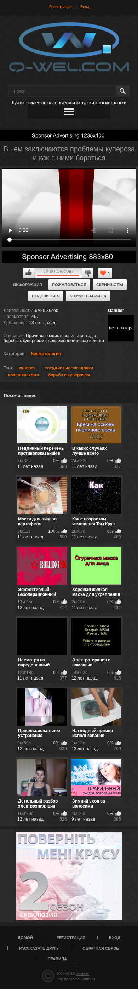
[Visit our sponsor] (69, 135)
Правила (57, 959)
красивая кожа (23, 375)
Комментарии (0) (88, 296)
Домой (25, 937)
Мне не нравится (87, 273)
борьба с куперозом (69, 375)
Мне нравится (29, 273)
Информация (27, 285)
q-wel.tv (82, 973)
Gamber (116, 310)
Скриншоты (109, 285)
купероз (27, 367)
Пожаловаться (69, 285)
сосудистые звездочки (69, 367)
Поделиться (46, 296)
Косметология (46, 353)
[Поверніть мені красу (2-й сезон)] (69, 876)
